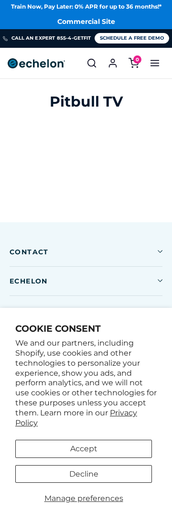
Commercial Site (86, 21)
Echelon (29, 281)
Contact (29, 252)
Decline (83, 473)
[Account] (112, 63)
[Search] (91, 63)
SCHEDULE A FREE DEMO (132, 38)
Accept (83, 448)
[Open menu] (154, 63)
